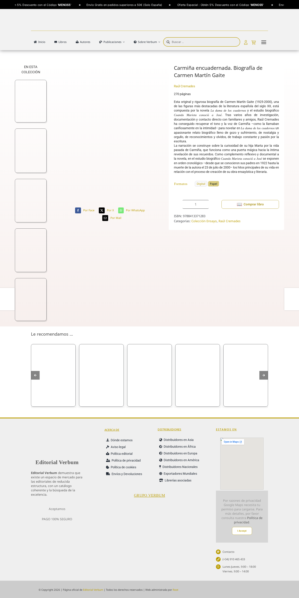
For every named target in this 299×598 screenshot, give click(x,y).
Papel (213, 184)
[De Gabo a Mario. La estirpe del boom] (53, 375)
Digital (201, 184)
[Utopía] (245, 375)
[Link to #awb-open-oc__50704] (263, 42)
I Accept (242, 530)
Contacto (228, 552)
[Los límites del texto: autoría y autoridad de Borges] (101, 375)
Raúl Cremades (184, 86)
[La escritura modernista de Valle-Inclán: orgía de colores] (149, 375)
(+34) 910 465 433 (234, 559)
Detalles (66, 399)
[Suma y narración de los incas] (197, 375)
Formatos (180, 184)
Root (175, 589)
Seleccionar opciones (44, 401)
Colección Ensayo (204, 221)
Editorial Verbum (57, 462)
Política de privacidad (248, 520)
